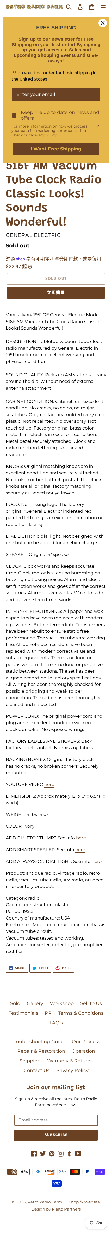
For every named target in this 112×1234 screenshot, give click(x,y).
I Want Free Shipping (56, 149)
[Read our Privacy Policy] (97, 126)
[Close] (102, 23)
